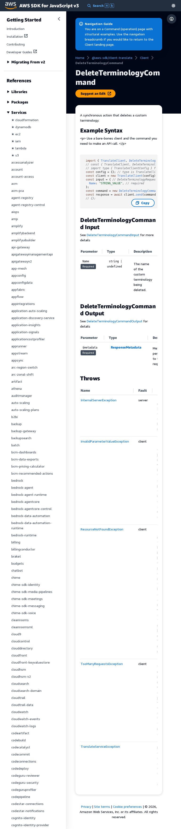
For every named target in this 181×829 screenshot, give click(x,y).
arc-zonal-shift (22, 374)
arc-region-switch (24, 367)
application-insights (26, 325)
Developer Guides (19, 52)
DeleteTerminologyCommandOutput (114, 321)
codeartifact (20, 733)
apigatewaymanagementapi (32, 254)
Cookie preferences (127, 806)
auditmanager (21, 396)
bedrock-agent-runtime (29, 494)
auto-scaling (20, 403)
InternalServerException (98, 400)
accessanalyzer (22, 162)
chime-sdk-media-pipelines (31, 592)
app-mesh (19, 268)
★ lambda (18, 148)
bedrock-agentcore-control (31, 509)
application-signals (25, 332)
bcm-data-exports (25, 459)
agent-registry (22, 198)
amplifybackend (23, 233)
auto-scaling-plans (25, 410)
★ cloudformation (24, 120)
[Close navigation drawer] (59, 19)
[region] (118, 351)
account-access (22, 176)
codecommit (20, 754)
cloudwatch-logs (23, 726)
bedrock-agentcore (25, 502)
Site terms (102, 806)
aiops (15, 212)
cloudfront (19, 655)
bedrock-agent (22, 487)
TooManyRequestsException (102, 664)
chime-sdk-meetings (27, 599)
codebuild (18, 740)
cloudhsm (18, 669)
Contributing (16, 44)
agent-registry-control (28, 205)
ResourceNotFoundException (102, 529)
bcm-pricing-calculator (28, 466)
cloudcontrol (20, 641)
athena (16, 388)
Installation (15, 36)
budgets (17, 563)
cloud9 (16, 634)
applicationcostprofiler (28, 339)
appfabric (18, 289)
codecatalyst (20, 747)
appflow (17, 297)
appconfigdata (22, 282)
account (17, 169)
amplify (17, 226)
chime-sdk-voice (23, 613)
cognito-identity (23, 818)
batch (15, 445)
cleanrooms (20, 620)
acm (14, 183)
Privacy (86, 806)
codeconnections (23, 761)
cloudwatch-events (25, 719)
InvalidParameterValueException (105, 441)
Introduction (16, 29)
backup (16, 424)
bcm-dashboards (23, 452)
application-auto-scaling (29, 311)
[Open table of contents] (171, 19)
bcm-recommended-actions (32, 473)
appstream (19, 353)
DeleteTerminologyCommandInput (113, 235)
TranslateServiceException (100, 746)
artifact (16, 381)
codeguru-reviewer (25, 775)
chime (15, 577)
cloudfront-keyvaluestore (30, 662)
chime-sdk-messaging (28, 606)
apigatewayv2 (21, 261)
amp (14, 219)
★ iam (16, 141)
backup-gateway (23, 431)
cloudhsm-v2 (21, 676)
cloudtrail (18, 698)
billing (15, 542)
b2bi (14, 417)
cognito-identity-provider (30, 825)
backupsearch (21, 438)
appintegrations (23, 304)
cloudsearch (20, 683)
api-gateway (20, 247)
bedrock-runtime (24, 535)
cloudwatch (19, 712)
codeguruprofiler (23, 790)
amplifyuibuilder (23, 240)
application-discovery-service (32, 318)
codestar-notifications (27, 811)
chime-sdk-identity (25, 585)
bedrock (17, 480)
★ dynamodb (21, 127)
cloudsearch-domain (26, 691)
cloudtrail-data (22, 705)
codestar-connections (27, 804)
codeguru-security (24, 782)
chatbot (17, 570)
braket (16, 556)
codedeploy (20, 768)
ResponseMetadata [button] (126, 347)
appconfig (18, 275)
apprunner (19, 346)
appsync (17, 360)
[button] (173, 6)
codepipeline (20, 797)
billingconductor (23, 549)
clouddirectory (22, 648)
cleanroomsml (22, 627)
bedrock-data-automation (30, 516)
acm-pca (17, 191)
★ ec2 (16, 134)
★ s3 (15, 155)
